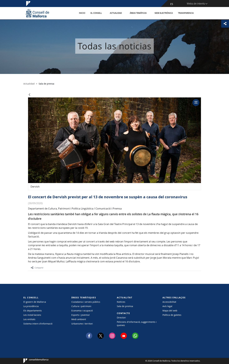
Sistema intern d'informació (37, 323)
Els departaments (32, 310)
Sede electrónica (164, 13)
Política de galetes (171, 314)
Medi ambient (78, 319)
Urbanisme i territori (82, 323)
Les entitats (29, 319)
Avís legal (167, 306)
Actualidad (116, 13)
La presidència (31, 306)
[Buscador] (199, 13)
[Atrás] (29, 95)
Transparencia (186, 13)
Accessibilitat (169, 301)
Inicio (82, 13)
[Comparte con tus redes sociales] (225, 24)
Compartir (39, 267)
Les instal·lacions (32, 314)
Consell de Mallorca (32, 360)
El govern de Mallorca (34, 301)
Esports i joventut (80, 314)
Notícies (121, 301)
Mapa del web (169, 310)
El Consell (96, 13)
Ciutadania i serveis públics (85, 301)
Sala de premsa (125, 306)
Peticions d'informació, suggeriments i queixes (137, 323)
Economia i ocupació (82, 310)
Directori (121, 317)
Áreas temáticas (138, 13)
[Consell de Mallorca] (37, 13)
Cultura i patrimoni (81, 306)
